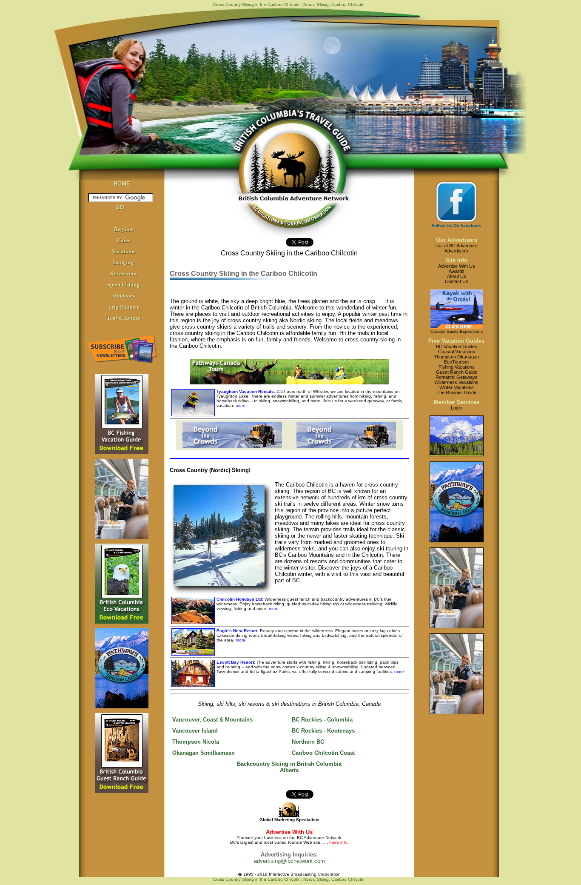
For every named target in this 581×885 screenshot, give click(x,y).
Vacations (123, 251)
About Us (456, 276)
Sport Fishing (123, 284)
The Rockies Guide (456, 392)
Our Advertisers (456, 240)
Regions (123, 229)
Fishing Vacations (457, 366)
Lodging (123, 262)
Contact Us (456, 281)
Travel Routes (123, 318)
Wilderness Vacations (456, 382)
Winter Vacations (456, 387)
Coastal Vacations (456, 351)
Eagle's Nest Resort (236, 630)
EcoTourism (456, 361)
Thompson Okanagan (456, 356)
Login (456, 407)
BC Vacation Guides (456, 346)
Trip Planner (123, 307)
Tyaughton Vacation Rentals (245, 391)
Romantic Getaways (457, 377)
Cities (123, 240)
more (239, 405)
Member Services (456, 402)
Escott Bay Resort (235, 662)
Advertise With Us (456, 266)
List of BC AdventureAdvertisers (457, 248)
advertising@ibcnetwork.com (289, 861)
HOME (122, 183)
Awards (456, 271)
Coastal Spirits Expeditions (456, 331)
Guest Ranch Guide (456, 372)
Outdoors (123, 295)
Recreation (123, 273)
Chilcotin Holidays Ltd (239, 599)
